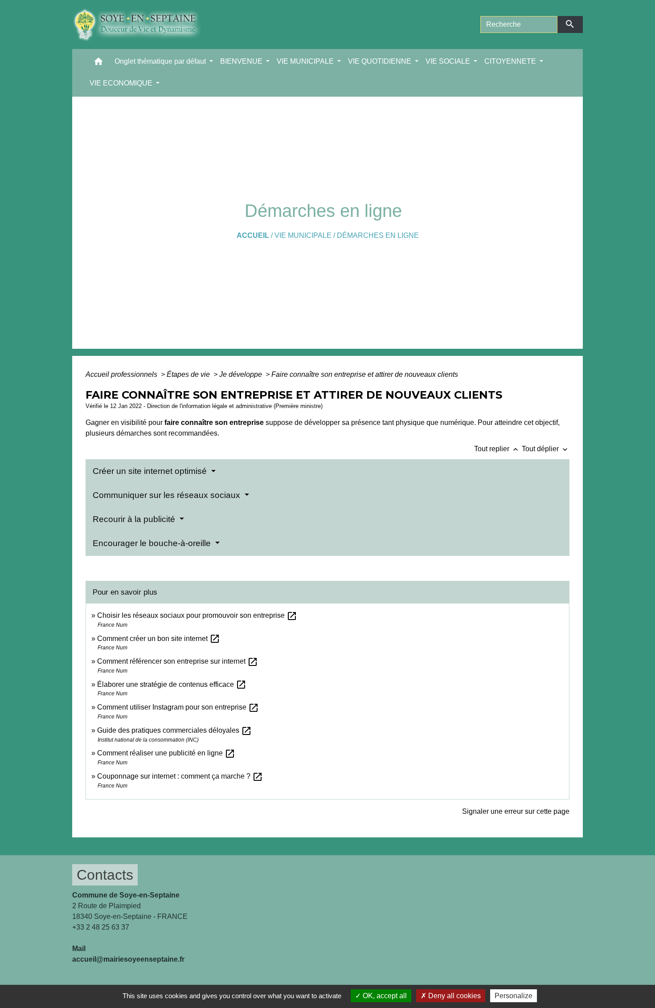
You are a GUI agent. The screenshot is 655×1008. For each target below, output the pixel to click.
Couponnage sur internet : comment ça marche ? (180, 776)
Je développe (241, 374)
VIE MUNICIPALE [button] (306, 61)
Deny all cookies (453, 996)
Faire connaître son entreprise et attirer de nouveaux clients (364, 374)
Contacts (105, 875)
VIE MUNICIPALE (303, 235)
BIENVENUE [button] (242, 61)
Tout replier (497, 449)
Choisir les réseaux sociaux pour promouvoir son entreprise (197, 615)
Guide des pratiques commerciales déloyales (174, 730)
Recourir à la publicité (135, 519)
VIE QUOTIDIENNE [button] (380, 61)
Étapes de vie (189, 374)
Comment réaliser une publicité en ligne (166, 753)
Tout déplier (545, 449)
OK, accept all (384, 996)
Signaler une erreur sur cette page (515, 811)
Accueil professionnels (122, 374)
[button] (98, 63)
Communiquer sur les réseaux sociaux (167, 495)
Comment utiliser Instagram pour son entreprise (178, 707)
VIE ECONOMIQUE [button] (122, 83)
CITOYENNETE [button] (511, 61)
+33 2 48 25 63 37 (100, 927)
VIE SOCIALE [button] (449, 61)
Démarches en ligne (378, 235)
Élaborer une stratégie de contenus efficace (171, 684)
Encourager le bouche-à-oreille (153, 543)
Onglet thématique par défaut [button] (161, 61)
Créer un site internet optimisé (151, 471)
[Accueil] (143, 24)
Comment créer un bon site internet (158, 638)
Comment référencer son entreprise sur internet (177, 661)
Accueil (253, 235)
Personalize (513, 996)
